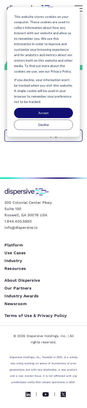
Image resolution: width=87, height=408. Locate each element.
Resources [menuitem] (15, 268)
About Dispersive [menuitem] (22, 280)
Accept (43, 113)
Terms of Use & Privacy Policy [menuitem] (35, 315)
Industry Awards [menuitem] (21, 296)
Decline (43, 125)
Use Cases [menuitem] (15, 252)
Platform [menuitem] (13, 245)
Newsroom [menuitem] (15, 303)
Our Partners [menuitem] (17, 288)
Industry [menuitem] (13, 260)
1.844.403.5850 (18, 221)
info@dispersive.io (21, 227)
